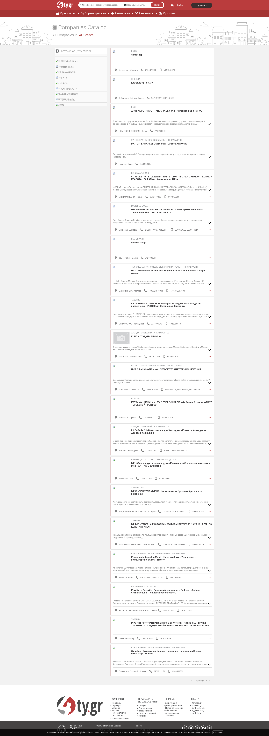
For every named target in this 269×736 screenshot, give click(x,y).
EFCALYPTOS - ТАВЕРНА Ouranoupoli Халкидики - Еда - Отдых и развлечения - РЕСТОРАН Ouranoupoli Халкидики (165, 304)
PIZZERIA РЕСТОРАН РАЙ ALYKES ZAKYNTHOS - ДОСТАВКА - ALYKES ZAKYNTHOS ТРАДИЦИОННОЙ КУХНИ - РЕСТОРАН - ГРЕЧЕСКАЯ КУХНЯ (170, 624)
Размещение (122, 13)
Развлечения (146, 13)
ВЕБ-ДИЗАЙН (137, 239)
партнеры (116, 705)
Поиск (157, 5)
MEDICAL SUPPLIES (69, 94)
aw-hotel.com (198, 708)
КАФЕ (134, 107)
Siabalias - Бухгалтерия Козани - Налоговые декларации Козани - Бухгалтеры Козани (167, 652)
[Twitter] (190, 728)
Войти (180, 5)
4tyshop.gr (196, 703)
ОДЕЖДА (135, 79)
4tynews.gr (197, 705)
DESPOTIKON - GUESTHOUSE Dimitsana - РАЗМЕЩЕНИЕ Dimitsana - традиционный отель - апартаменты (167, 210)
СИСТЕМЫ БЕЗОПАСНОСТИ (143, 586)
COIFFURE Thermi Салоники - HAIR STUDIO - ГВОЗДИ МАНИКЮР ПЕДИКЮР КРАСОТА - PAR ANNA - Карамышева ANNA (171, 178)
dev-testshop (138, 242)
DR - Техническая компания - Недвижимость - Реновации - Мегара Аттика (168, 271)
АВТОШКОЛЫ (137, 488)
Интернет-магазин (174, 708)
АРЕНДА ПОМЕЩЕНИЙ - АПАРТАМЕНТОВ (150, 333)
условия (116, 708)
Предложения (145, 708)
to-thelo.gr (196, 713)
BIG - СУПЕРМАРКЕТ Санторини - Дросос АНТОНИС (159, 143)
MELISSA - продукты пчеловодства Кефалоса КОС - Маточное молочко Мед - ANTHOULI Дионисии (170, 464)
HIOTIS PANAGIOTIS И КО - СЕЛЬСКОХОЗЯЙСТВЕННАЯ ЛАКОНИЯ (166, 369)
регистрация (171, 703)
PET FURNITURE (68, 100)
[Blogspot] (203, 728)
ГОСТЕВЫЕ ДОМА (139, 206)
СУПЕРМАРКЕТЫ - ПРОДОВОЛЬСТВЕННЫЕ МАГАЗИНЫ (156, 140)
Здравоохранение (95, 13)
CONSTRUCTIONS (68, 72)
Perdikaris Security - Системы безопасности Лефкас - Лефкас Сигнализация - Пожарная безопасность (165, 591)
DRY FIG (64, 78)
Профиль (116, 703)
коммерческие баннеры (172, 714)
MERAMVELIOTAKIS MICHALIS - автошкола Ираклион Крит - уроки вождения (166, 492)
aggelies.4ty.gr (198, 710)
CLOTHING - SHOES (69, 61)
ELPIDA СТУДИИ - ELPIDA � (146, 336)
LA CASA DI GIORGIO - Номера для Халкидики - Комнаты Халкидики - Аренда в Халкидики (168, 431)
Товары (142, 705)
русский (201, 5)
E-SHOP (64, 83)
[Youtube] (197, 728)
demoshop (136, 54)
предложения (145, 711)
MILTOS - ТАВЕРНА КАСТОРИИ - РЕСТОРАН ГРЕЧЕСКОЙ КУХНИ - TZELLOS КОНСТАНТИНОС (171, 525)
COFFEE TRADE (67, 67)
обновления (171, 710)
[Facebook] (184, 728)
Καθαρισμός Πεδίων (142, 82)
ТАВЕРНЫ (135, 300)
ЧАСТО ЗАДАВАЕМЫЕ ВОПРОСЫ (119, 713)
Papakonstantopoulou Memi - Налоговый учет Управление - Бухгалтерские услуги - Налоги (163, 558)
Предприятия (68, 13)
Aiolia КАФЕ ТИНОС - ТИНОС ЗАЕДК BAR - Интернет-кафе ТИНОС (166, 110)
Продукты (169, 13)
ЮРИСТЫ (135, 399)
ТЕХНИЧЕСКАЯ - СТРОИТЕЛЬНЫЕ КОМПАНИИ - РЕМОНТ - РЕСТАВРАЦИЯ (164, 267)
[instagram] (209, 728)
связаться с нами (120, 718)
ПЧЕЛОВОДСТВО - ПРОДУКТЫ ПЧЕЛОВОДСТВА (153, 459)
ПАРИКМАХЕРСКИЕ (140, 173)
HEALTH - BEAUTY (69, 89)
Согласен (217, 732)
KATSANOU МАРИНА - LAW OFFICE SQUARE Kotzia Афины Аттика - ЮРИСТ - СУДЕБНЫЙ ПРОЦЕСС (171, 403)
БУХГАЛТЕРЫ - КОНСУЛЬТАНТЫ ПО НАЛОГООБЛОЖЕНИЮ (158, 553)
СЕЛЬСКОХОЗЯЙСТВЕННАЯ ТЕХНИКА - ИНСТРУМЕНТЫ (156, 366)
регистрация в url (173, 705)
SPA (62, 105)
